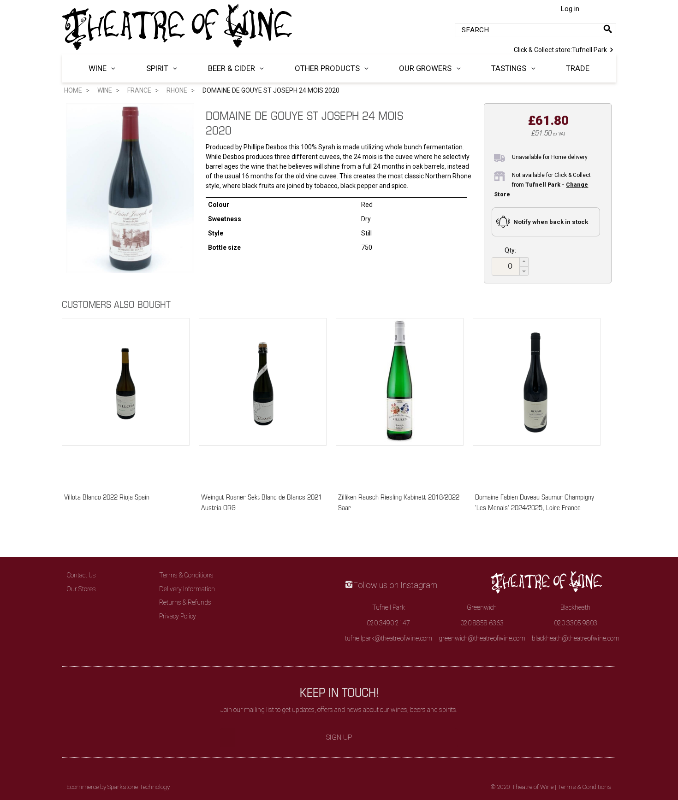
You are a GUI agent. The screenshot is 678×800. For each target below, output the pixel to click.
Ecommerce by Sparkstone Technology (118, 786)
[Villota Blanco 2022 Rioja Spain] (126, 401)
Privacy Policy (177, 616)
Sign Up (339, 737)
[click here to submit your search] (607, 29)
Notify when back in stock (550, 221)
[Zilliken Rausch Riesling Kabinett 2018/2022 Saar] (400, 401)
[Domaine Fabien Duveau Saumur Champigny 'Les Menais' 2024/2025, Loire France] (537, 401)
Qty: (510, 250)
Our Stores (81, 589)
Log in (569, 9)
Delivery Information (187, 589)
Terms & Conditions (186, 575)
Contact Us (81, 575)
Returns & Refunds (185, 602)
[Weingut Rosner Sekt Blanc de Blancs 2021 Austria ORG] (263, 401)
